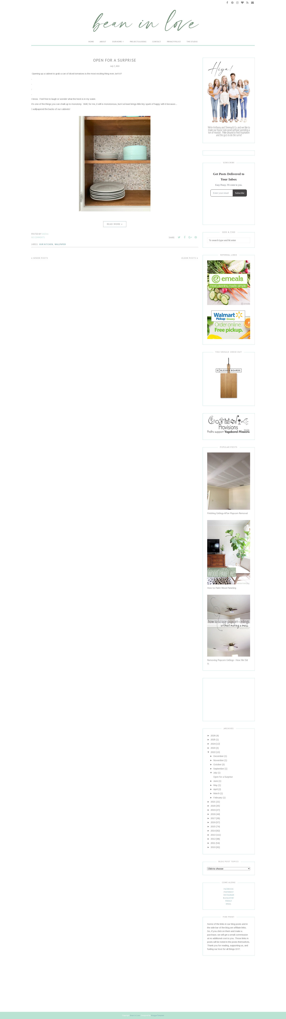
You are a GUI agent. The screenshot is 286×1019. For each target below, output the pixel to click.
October (217, 764)
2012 (213, 839)
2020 (213, 805)
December (218, 756)
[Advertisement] (225, 696)
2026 (213, 735)
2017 (213, 818)
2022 (213, 752)
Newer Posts (40, 258)
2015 (213, 826)
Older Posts (188, 258)
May (215, 785)
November (218, 760)
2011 (213, 843)
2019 (213, 810)
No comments (38, 237)
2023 (213, 748)
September (218, 768)
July (215, 772)
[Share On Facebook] (184, 237)
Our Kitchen (46, 244)
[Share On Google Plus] (190, 237)
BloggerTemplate (157, 1015)
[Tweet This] (179, 237)
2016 (213, 822)
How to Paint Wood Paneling (221, 587)
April (215, 789)
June (215, 781)
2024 (213, 743)
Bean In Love (135, 1015)
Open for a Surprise (114, 60)
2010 (213, 847)
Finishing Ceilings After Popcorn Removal (227, 513)
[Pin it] (195, 237)
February (217, 797)
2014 (213, 830)
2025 (213, 739)
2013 (213, 835)
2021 (213, 801)
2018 (213, 814)
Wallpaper (60, 244)
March (216, 793)
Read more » (115, 224)
